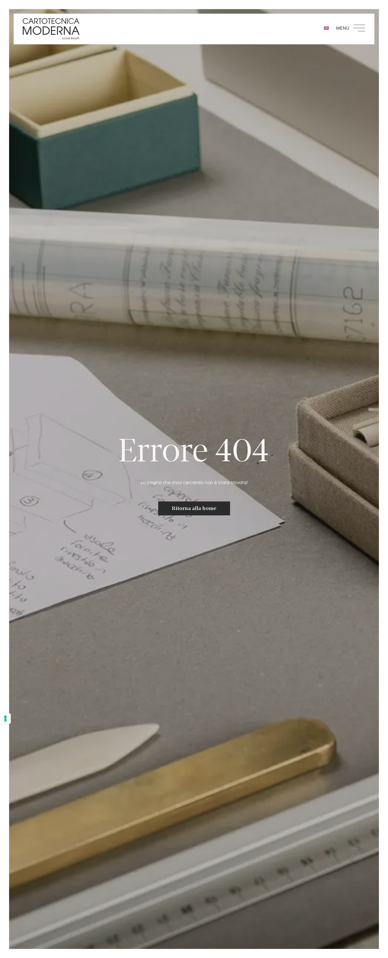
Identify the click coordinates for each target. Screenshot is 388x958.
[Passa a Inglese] (326, 28)
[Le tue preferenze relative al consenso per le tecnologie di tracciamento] (5, 718)
